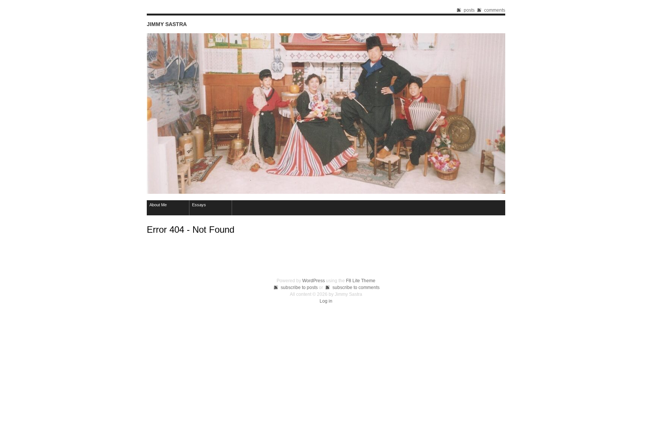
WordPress (313, 280)
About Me (158, 204)
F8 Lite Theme (360, 280)
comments (494, 10)
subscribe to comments (356, 287)
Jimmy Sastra (167, 24)
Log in (326, 301)
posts (469, 10)
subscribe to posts (299, 287)
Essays (199, 204)
